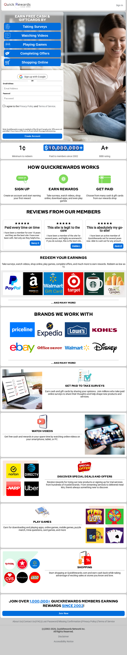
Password (6, 93)
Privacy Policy (26, 106)
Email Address (8, 83)
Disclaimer (63, 636)
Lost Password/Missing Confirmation (61, 621)
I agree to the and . (30, 106)
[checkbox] (4, 106)
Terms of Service (47, 106)
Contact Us (29, 621)
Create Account (32, 136)
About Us (17, 621)
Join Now (63, 613)
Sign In (119, 5)
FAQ (38, 621)
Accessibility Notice (63, 641)
